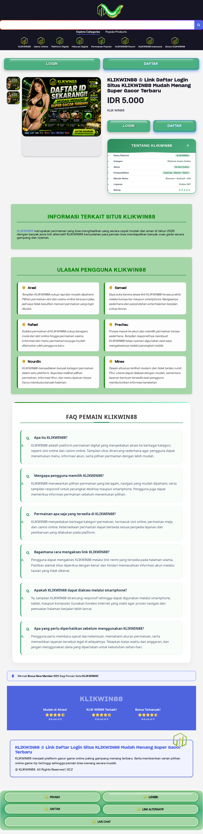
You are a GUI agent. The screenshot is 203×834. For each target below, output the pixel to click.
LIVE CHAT (104, 821)
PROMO (55, 798)
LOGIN (52, 64)
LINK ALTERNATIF (153, 809)
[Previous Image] (25, 117)
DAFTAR (151, 64)
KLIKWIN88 (25, 231)
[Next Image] (98, 117)
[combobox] (97, 24)
